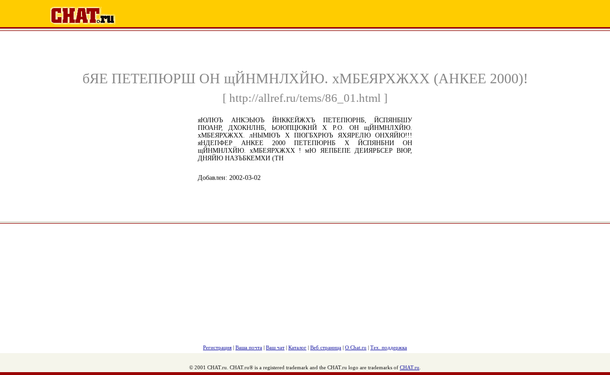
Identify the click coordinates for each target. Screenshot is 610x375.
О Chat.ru (355, 347)
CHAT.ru (409, 367)
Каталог (297, 347)
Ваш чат (275, 347)
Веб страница (325, 347)
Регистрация (217, 347)
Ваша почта (248, 347)
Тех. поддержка (388, 347)
